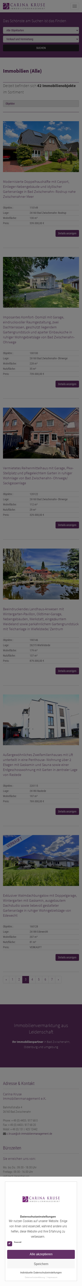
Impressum (52, 1277)
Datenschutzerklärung (35, 1277)
